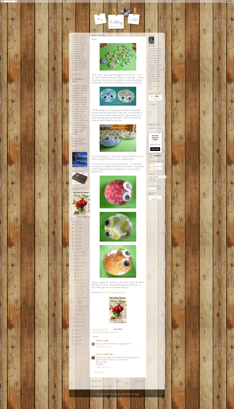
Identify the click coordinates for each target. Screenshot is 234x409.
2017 (76, 246)
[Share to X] (118, 329)
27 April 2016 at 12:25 (103, 367)
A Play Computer (81, 283)
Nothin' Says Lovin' (80, 293)
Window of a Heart (80, 302)
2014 (77, 334)
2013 (77, 337)
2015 (77, 330)
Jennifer (152, 46)
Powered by (151, 156)
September (80, 263)
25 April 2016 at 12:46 (103, 347)
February (80, 322)
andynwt (123, 394)
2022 (77, 228)
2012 (77, 340)
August (79, 266)
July (78, 270)
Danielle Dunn (100, 341)
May (78, 277)
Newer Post (96, 381)
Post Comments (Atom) (107, 386)
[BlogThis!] (116, 329)
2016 (77, 249)
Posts (153, 164)
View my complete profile (154, 87)
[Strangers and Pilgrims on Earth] (81, 217)
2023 (77, 225)
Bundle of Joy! (80, 314)
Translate (155, 181)
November (80, 256)
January (79, 326)
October (79, 259)
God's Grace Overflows (102, 354)
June (78, 273)
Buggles (78, 289)
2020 (77, 235)
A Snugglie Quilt (81, 306)
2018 (77, 242)
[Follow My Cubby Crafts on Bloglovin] (156, 129)
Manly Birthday (81, 298)
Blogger (136, 394)
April (79, 280)
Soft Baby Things (79, 310)
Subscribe (155, 149)
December (80, 252)
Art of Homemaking (103, 332)
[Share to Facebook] (119, 329)
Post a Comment (99, 372)
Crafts (111, 332)
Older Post (139, 381)
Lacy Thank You (81, 286)
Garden (116, 332)
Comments (154, 168)
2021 (77, 232)
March (79, 319)
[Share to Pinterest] (121, 329)
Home (118, 381)
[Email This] (114, 329)
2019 (77, 239)
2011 (76, 344)
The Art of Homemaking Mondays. (113, 292)
